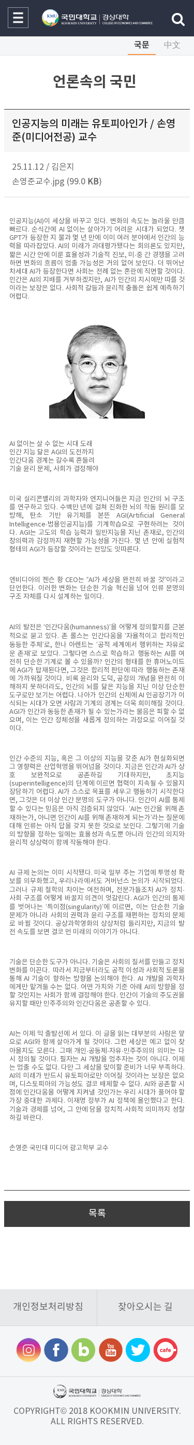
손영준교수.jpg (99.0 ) (57, 181)
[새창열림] (29, 1351)
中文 (172, 45)
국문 (142, 45)
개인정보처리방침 (48, 1307)
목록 (97, 1213)
